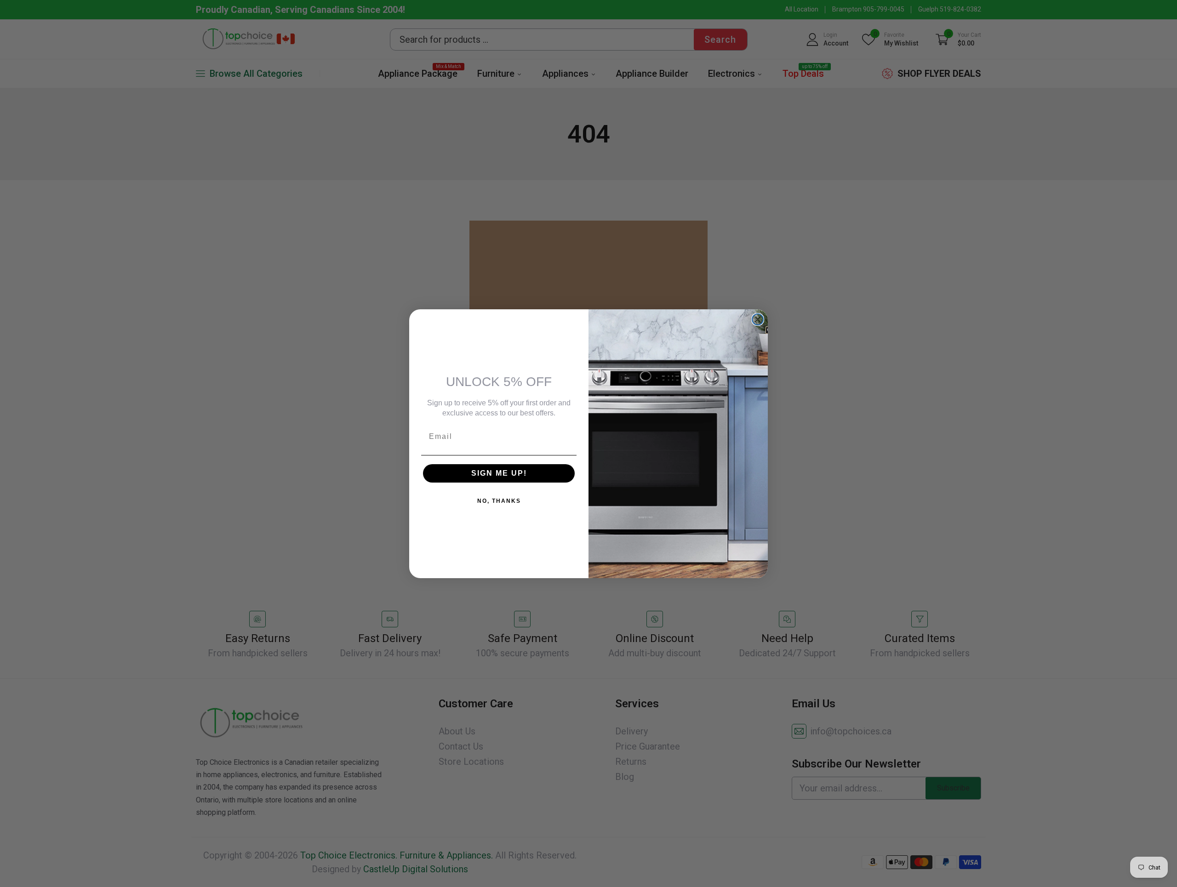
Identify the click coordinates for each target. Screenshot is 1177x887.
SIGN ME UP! (499, 473)
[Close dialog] (757, 319)
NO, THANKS (499, 501)
